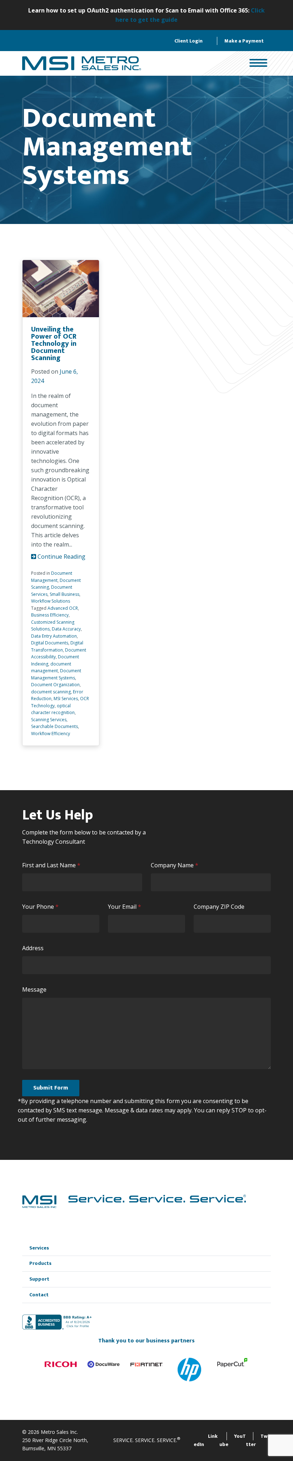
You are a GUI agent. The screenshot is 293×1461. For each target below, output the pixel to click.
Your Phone (42, 906)
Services (39, 1248)
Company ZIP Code (219, 907)
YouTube (232, 1440)
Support (39, 1279)
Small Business (64, 594)
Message (34, 989)
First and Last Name (53, 865)
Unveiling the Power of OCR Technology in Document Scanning (53, 343)
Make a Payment (244, 41)
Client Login (188, 41)
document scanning (51, 692)
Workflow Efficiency (50, 733)
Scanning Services (48, 720)
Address (33, 948)
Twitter (257, 1440)
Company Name (176, 865)
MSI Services (66, 698)
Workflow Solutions (50, 601)
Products (40, 1263)
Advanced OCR (63, 608)
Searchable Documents (54, 726)
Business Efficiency (50, 615)
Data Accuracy (66, 629)
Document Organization (55, 685)
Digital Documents (49, 643)
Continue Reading (60, 556)
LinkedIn (206, 1440)
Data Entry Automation (54, 636)
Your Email (126, 906)
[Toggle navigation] (258, 63)
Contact (39, 1295)
